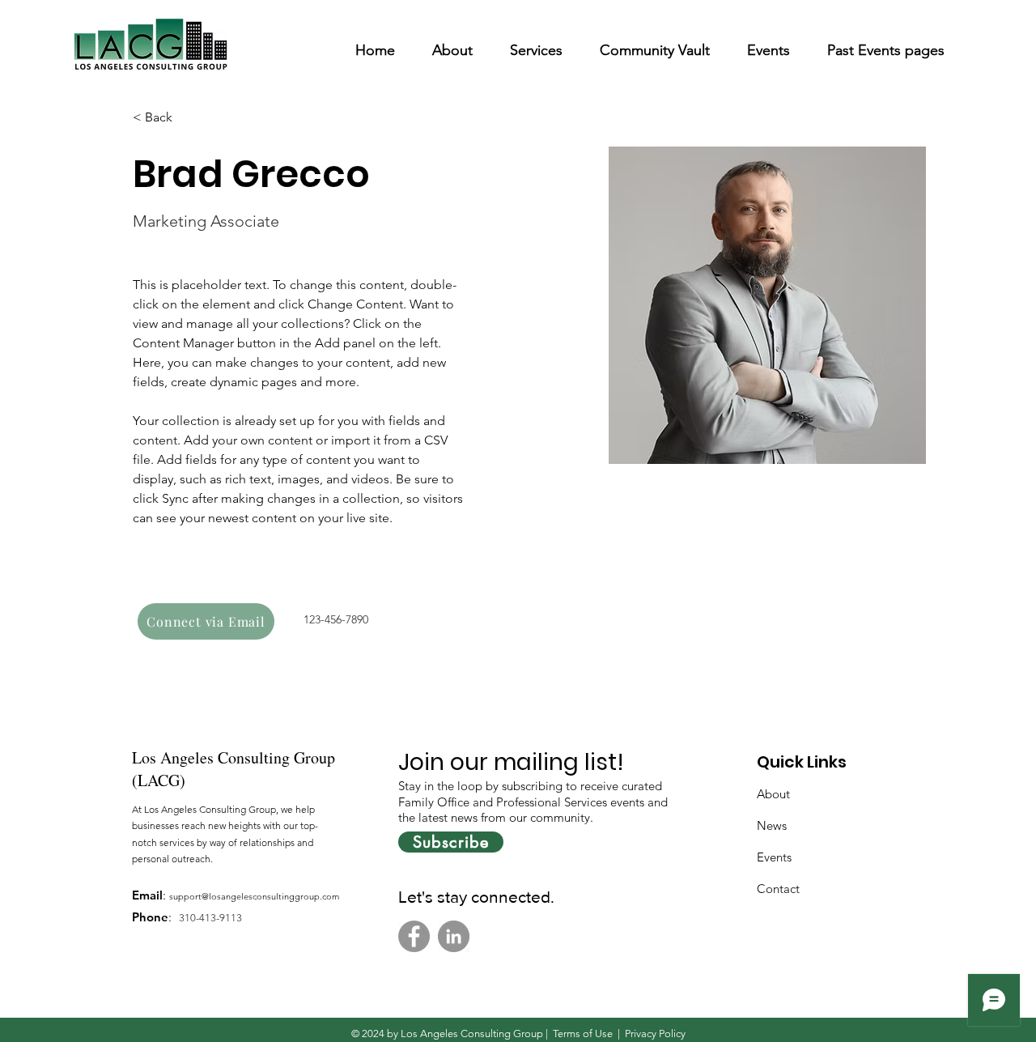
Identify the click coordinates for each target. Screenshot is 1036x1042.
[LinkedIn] (453, 936)
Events (774, 857)
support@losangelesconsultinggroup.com (254, 896)
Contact (778, 888)
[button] (452, 43)
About (773, 794)
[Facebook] (414, 936)
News (772, 825)
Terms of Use (583, 1033)
